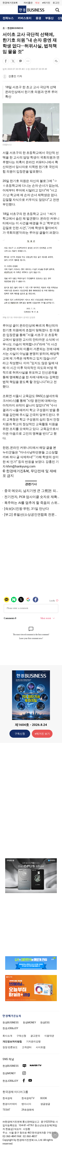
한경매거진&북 (10, 2)
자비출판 (28, 2)
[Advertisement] (31, 800)
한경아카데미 (10, 1104)
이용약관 (49, 1035)
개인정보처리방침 (12, 1041)
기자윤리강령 (33, 1041)
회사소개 (7, 1035)
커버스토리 (25, 18)
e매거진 (46, 2)
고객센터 (27, 1047)
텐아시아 (26, 1104)
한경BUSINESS (15, 28)
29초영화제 (28, 1109)
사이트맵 (40, 1047)
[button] (56, 3)
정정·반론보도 (10, 1047)
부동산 (49, 18)
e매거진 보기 (42, 733)
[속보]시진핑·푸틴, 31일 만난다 (26, 509)
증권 (38, 18)
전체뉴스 (8, 18)
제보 (37, 2)
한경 (11, 1022)
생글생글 (45, 1104)
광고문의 (35, 1035)
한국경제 (7, 1098)
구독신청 (20, 733)
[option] (31, 875)
